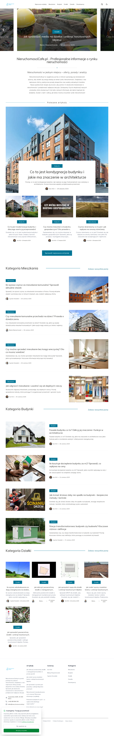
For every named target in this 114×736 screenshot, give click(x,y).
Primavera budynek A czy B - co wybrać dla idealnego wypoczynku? (36, 702)
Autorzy (50, 666)
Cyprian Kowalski (52, 676)
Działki (66, 4)
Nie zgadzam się (21, 726)
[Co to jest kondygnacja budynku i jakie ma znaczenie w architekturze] (57, 150)
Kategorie (72, 666)
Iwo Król (49, 669)
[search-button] (102, 4)
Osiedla (72, 4)
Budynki (59, 4)
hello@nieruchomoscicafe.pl (16, 704)
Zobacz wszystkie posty (98, 269)
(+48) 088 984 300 (13, 701)
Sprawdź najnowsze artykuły (57, 253)
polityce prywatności (28, 722)
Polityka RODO (47, 721)
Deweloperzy (80, 4)
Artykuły (30, 666)
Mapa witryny (68, 721)
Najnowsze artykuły (40, 4)
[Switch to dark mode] (106, 4)
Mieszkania (52, 4)
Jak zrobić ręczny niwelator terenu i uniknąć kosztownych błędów (35, 679)
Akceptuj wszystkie (21, 730)
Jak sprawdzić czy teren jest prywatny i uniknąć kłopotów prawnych (35, 687)
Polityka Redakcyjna (58, 721)
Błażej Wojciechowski (53, 673)
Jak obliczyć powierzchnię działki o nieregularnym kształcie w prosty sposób (36, 672)
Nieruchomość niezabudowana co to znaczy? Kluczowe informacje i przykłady (36, 694)
